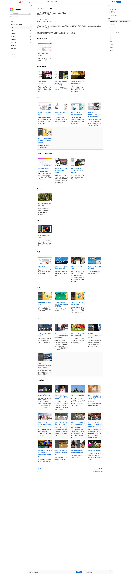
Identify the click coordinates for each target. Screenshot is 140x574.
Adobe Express (14, 36)
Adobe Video (13, 48)
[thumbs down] (80, 572)
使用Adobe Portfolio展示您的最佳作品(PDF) (77, 82)
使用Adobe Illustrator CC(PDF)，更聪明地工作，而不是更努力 (61, 304)
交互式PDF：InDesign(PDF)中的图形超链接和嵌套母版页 (44, 365)
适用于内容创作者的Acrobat (43, 54)
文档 (38, 9)
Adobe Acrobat (113, 24)
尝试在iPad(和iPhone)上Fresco (44, 236)
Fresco (111, 38)
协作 (42, 19)
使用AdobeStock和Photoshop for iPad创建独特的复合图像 (61, 396)
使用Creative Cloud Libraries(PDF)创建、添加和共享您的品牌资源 (94, 114)
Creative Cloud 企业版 (46, 9)
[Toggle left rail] (31, 6)
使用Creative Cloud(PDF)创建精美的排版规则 (61, 267)
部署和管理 (13, 54)
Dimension (112, 35)
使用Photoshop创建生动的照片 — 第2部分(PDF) (78, 423)
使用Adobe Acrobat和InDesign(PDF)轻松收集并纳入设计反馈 (61, 335)
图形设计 (47, 19)
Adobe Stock (13, 42)
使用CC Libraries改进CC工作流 (44, 113)
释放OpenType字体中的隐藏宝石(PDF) (94, 267)
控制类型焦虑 (41, 267)
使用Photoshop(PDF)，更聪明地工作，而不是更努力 (61, 452)
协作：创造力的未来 (43, 168)
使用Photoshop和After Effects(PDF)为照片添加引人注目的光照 (94, 396)
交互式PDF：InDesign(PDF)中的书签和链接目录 (94, 335)
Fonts (111, 41)
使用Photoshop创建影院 (77, 395)
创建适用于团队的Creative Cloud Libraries (61, 113)
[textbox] (20, 13)
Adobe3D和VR (13, 45)
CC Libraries (112, 30)
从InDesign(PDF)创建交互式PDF (44, 334)
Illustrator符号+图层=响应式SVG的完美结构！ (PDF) (78, 303)
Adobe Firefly (13, 39)
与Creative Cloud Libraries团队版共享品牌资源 (77, 113)
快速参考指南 (14, 33)
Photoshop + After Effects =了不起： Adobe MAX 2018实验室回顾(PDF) (94, 424)
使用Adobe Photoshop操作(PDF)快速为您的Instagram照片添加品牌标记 (45, 453)
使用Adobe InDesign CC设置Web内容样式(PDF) (77, 334)
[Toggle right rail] (108, 6)
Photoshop (112, 50)
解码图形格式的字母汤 (44, 395)
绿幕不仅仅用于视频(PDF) (94, 450)
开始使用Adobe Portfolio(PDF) (42, 82)
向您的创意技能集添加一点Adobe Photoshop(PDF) (77, 451)
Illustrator (112, 44)
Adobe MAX (13, 56)
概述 (12, 21)
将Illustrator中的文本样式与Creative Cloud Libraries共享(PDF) (44, 140)
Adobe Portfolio (113, 27)
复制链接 (116, 15)
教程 (12, 30)
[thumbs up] (77, 572)
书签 (111, 15)
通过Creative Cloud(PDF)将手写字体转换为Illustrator (61, 170)
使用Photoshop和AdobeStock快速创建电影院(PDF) (44, 424)
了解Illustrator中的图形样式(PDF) (44, 303)
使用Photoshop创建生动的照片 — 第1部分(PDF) (61, 423)
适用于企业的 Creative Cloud (16, 24)
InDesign (111, 47)
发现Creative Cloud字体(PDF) (77, 267)
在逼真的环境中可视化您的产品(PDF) (44, 204)
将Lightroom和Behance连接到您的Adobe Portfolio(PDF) (61, 83)
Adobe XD (12, 51)
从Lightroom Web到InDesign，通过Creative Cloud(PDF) (77, 170)
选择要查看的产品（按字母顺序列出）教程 (118, 21)
